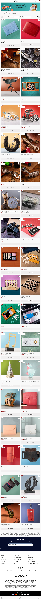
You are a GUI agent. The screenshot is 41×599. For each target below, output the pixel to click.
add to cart (30, 44)
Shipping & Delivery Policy (32, 561)
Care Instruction (3, 559)
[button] (35, 1)
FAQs (28, 555)
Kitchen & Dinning (17, 559)
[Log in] (37, 1)
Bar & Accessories (17, 557)
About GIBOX (3, 555)
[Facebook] (19, 575)
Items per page (11, 16)
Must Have (16, 563)
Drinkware (16, 561)
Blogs (2, 557)
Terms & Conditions (31, 559)
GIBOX (19, 592)
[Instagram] (21, 575)
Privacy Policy (30, 557)
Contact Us (3, 561)
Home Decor (16, 555)
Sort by (21, 16)
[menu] (1, 1)
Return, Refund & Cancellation (33, 563)
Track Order (3, 563)
